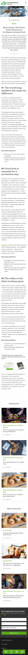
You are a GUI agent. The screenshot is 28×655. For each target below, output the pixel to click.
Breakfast (4, 245)
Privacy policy (4, 644)
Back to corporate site (7, 640)
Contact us (3, 648)
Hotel (14, 24)
